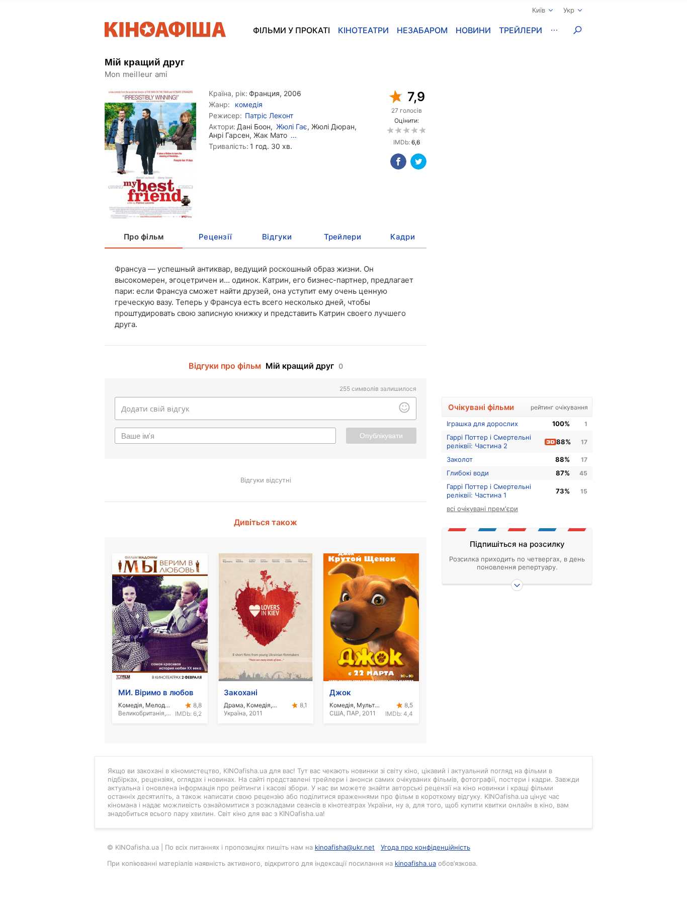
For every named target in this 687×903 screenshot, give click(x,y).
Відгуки (277, 236)
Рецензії (215, 236)
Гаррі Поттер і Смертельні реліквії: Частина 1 (489, 490)
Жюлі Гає (291, 126)
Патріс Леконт (269, 115)
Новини (473, 30)
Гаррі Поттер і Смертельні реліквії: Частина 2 (489, 441)
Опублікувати (381, 436)
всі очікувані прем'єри (482, 509)
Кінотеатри (363, 30)
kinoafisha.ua (415, 863)
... (294, 135)
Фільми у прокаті (291, 30)
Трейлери (520, 30)
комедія (249, 104)
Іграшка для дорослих (482, 424)
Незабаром (422, 30)
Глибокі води (468, 473)
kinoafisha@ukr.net (345, 847)
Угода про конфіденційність (425, 847)
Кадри (402, 236)
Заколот (460, 459)
